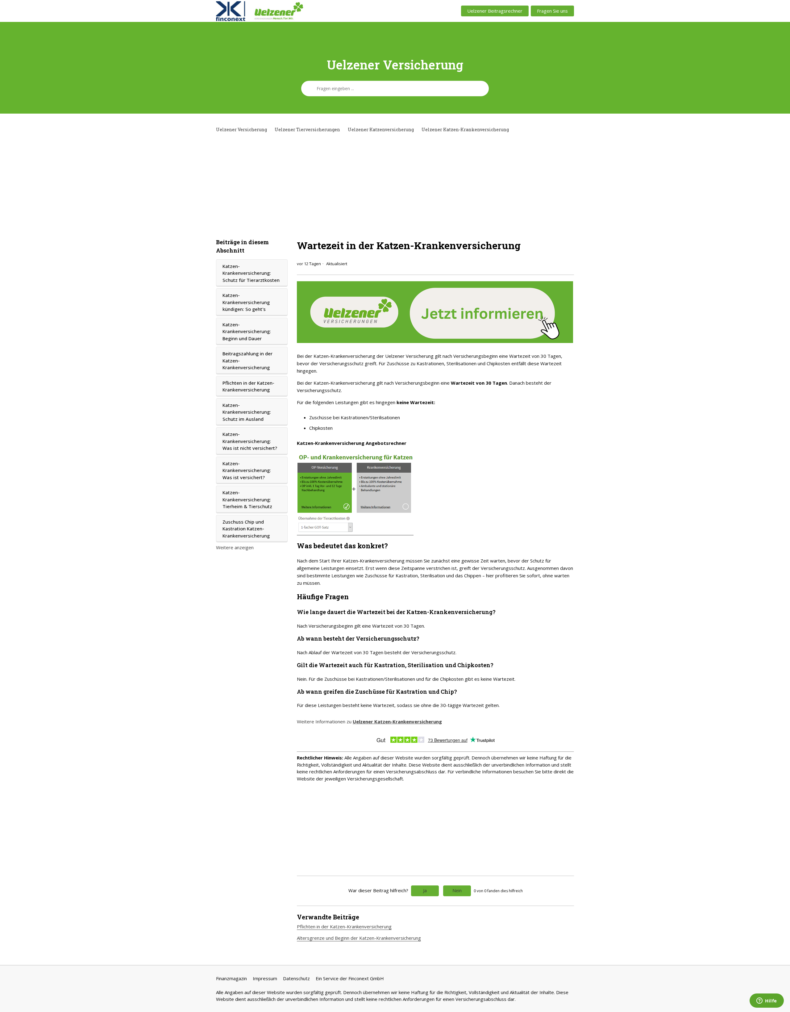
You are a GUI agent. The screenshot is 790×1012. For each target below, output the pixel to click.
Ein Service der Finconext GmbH (350, 978)
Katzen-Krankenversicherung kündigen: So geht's (246, 302)
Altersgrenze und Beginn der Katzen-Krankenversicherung (359, 938)
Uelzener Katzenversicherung (381, 129)
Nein (457, 890)
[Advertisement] (395, 185)
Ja (425, 890)
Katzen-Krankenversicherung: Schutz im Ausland (246, 412)
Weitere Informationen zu (369, 721)
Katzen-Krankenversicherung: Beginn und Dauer (246, 331)
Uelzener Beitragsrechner (494, 11)
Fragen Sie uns (552, 11)
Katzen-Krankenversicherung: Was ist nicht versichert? (249, 441)
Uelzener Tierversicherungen (307, 129)
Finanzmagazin (231, 978)
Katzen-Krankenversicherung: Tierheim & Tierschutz (247, 499)
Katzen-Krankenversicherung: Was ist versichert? (246, 470)
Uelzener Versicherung (241, 129)
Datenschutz (296, 978)
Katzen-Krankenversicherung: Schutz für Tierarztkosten (251, 273)
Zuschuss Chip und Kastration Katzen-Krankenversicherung (246, 529)
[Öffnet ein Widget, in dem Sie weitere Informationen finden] (767, 1001)
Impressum (265, 978)
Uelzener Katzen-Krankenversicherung (465, 129)
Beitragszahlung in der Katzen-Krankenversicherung (247, 360)
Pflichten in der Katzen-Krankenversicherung (248, 386)
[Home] (289, 11)
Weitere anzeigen (235, 547)
